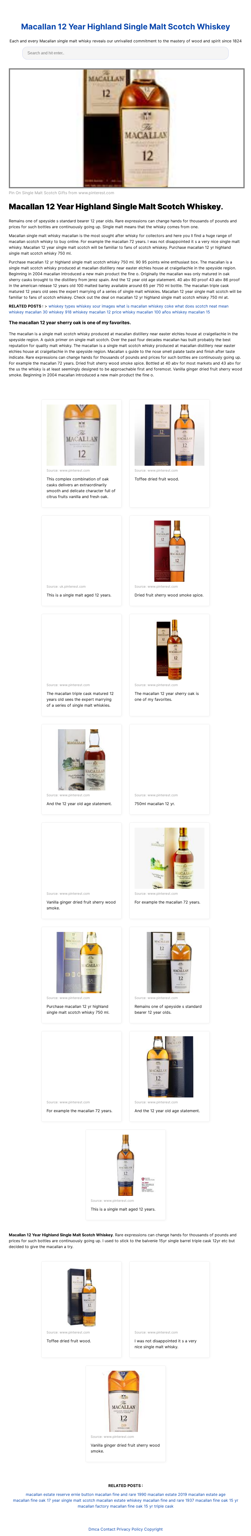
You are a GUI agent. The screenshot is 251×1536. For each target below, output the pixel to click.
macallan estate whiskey (119, 1500)
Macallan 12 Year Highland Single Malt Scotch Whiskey (125, 26)
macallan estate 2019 (167, 1494)
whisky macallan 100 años (147, 312)
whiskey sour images (95, 306)
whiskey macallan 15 (191, 312)
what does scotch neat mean (201, 306)
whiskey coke (161, 306)
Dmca (93, 1529)
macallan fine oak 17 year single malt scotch (54, 1500)
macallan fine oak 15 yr (216, 1500)
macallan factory (93, 1506)
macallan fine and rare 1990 (120, 1494)
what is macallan (131, 306)
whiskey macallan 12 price (97, 312)
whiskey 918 (60, 312)
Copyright (153, 1529)
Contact (107, 1529)
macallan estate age (207, 1494)
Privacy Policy (130, 1529)
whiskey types (62, 306)
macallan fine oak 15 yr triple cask (142, 1506)
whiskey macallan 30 (28, 312)
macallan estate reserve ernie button (60, 1494)
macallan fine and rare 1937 (168, 1500)
